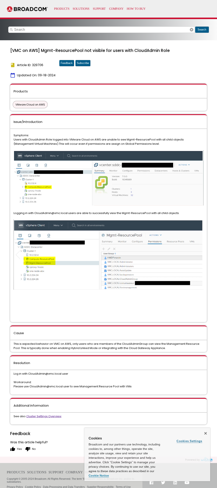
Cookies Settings (189, 441)
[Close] (205, 433)
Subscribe (83, 63)
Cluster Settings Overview (43, 416)
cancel (191, 30)
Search (202, 29)
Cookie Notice (99, 475)
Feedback (67, 63)
